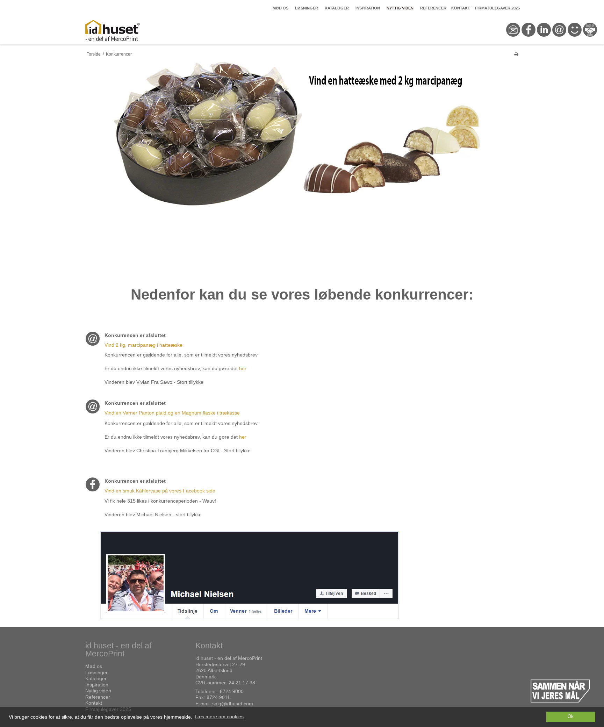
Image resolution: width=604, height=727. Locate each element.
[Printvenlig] (516, 54)
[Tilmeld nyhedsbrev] (559, 40)
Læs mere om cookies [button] (219, 716)
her (242, 368)
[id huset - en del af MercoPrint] (136, 30)
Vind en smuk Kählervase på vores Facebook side (160, 491)
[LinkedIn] (544, 40)
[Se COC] (590, 40)
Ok (571, 716)
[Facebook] (528, 40)
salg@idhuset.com (232, 703)
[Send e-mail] (513, 40)
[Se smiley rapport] (575, 40)
